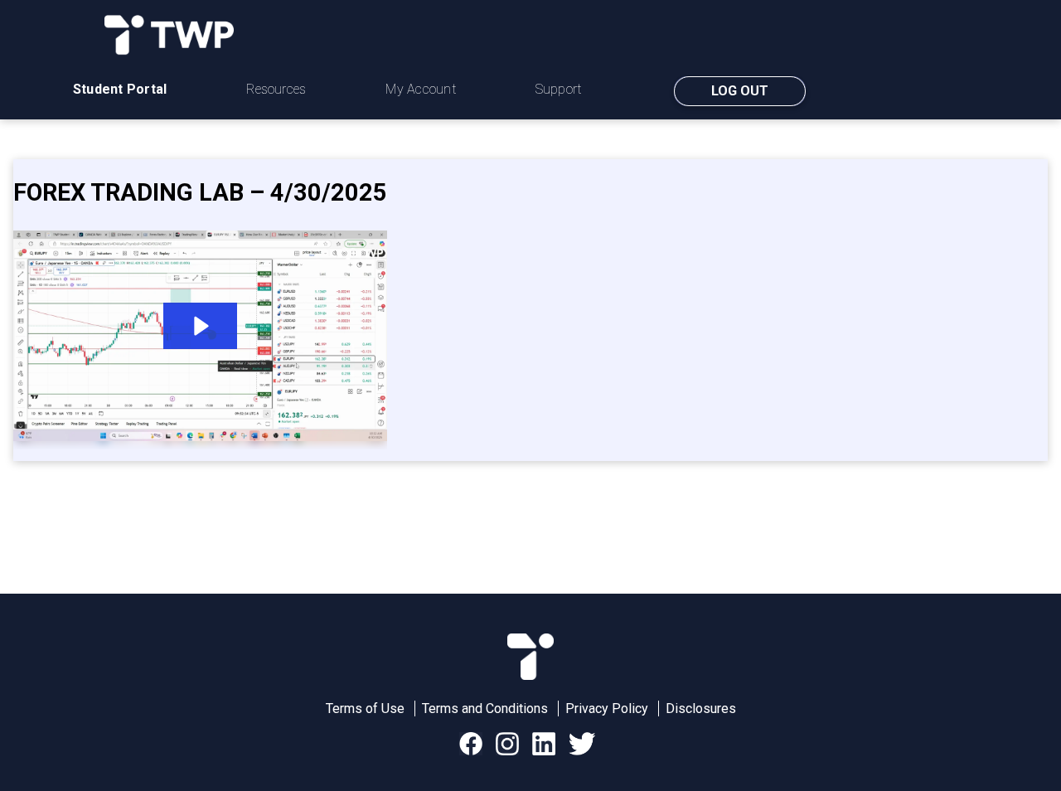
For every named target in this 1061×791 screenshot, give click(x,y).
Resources (276, 89)
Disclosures (701, 708)
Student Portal (120, 89)
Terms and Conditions (485, 708)
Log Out (739, 91)
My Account (420, 89)
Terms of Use (365, 708)
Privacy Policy (606, 708)
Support (558, 89)
